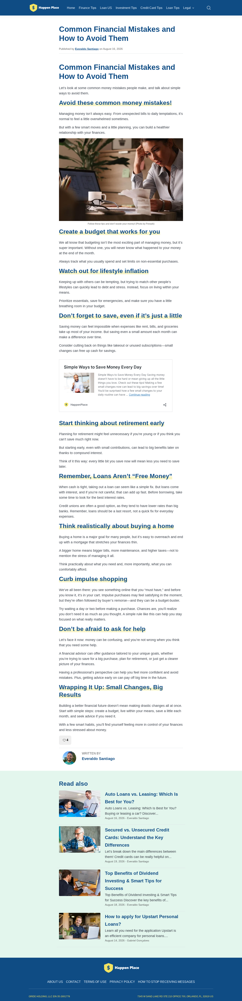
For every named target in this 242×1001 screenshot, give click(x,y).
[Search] (209, 8)
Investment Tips (126, 7)
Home (71, 7)
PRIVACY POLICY (122, 981)
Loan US (106, 7)
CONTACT (73, 981)
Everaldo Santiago (87, 48)
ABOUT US (55, 981)
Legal (187, 7)
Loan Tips (172, 7)
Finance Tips (87, 7)
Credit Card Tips (151, 7)
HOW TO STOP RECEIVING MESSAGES (166, 981)
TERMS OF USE (95, 981)
